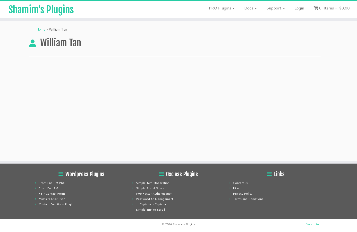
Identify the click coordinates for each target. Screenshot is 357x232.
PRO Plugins (220, 8)
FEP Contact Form (52, 193)
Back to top (313, 224)
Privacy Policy (242, 193)
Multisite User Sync (52, 199)
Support (274, 8)
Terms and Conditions (248, 199)
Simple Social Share (150, 188)
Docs (249, 8)
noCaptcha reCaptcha (151, 204)
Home (40, 29)
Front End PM (48, 188)
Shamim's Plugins (41, 10)
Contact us (240, 183)
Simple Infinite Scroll (150, 209)
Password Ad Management (154, 199)
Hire (236, 188)
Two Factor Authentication (154, 193)
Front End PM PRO (52, 183)
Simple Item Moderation (153, 183)
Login (299, 8)
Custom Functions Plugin (56, 204)
